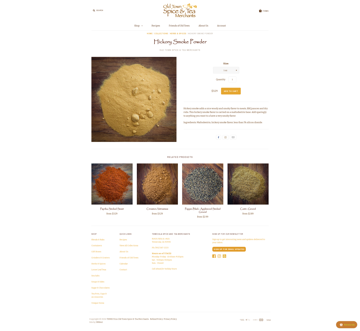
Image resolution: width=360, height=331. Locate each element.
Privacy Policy (170, 319)
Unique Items (97, 303)
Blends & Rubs (97, 240)
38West (99, 322)
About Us (203, 25)
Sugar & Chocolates (100, 288)
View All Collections (129, 245)
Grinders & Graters (100, 258)
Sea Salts (95, 276)
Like (218, 137)
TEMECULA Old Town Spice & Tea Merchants (128, 319)
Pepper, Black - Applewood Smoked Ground (202, 210)
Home (150, 33)
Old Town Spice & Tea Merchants (180, 50)
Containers (96, 245)
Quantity (220, 79)
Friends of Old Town (179, 25)
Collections (161, 33)
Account (221, 25)
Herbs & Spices (178, 33)
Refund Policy (156, 319)
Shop (137, 25)
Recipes (156, 25)
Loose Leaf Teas (98, 269)
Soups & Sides (97, 282)
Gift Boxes (96, 251)
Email (233, 137)
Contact (123, 269)
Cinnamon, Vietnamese (157, 209)
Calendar (124, 264)
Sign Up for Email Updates (229, 249)
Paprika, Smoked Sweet (112, 209)
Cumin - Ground (248, 209)
